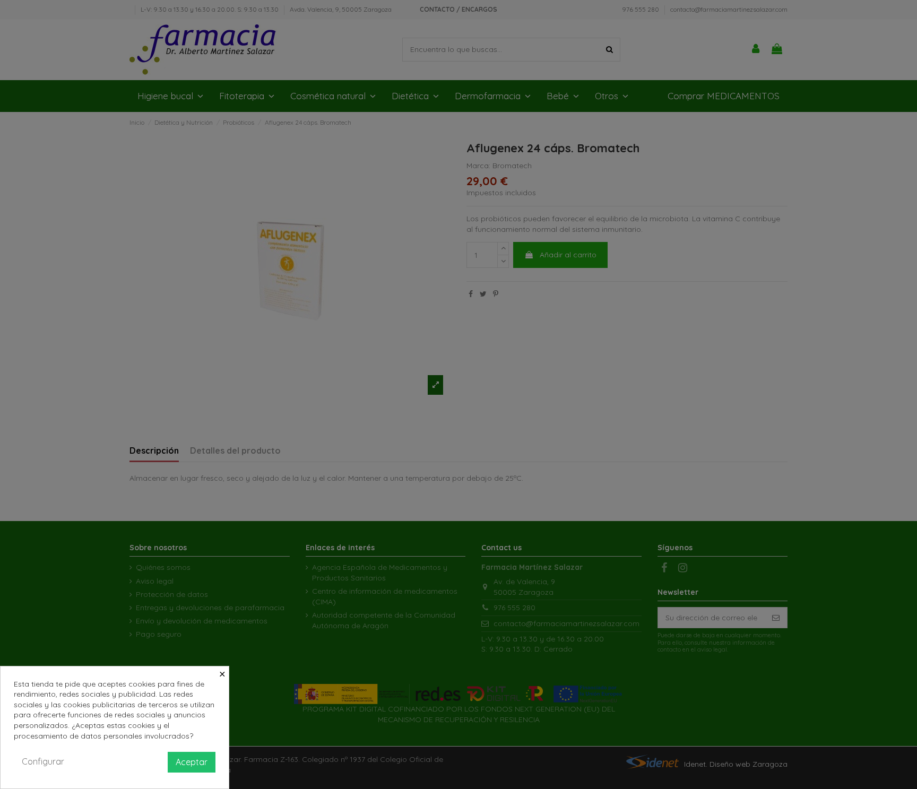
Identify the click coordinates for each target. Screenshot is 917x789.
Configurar (43, 761)
